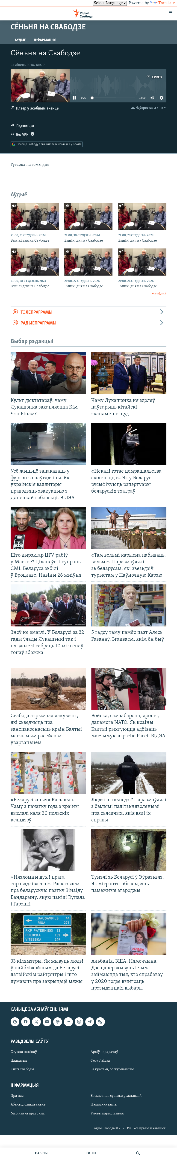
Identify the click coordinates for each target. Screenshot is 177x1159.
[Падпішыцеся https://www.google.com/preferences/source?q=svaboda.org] (15, 1021)
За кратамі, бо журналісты (112, 1069)
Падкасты (19, 1061)
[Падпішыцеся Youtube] (47, 1021)
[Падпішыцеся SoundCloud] (68, 1021)
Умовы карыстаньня (107, 1113)
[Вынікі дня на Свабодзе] (35, 216)
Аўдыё (20, 40)
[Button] (22, 127)
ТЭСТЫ (90, 1153)
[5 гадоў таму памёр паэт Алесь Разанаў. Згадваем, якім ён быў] (128, 605)
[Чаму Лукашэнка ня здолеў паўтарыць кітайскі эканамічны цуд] (128, 373)
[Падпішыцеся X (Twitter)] (36, 1021)
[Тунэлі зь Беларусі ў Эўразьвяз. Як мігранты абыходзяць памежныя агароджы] (128, 850)
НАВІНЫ (41, 1153)
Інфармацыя (45, 40)
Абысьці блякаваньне (28, 1104)
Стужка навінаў (24, 1052)
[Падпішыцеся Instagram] (79, 1021)
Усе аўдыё (158, 293)
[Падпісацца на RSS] (100, 1021)
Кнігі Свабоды (22, 1069)
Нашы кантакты (104, 1104)
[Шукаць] (138, 1153)
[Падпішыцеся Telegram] (89, 1021)
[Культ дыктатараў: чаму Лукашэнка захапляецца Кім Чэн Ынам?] (48, 373)
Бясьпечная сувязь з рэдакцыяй (116, 1096)
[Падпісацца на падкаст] (57, 1021)
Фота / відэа (100, 1061)
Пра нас (17, 1096)
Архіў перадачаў (104, 1052)
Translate (166, 3)
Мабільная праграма (28, 1113)
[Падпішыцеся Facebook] (25, 1021)
